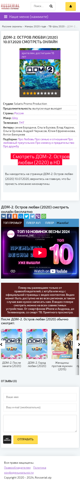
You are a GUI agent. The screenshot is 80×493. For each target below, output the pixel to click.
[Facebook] (9, 216)
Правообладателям (17, 467)
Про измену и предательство (54, 142)
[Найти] (51, 6)
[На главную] (10, 6)
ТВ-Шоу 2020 (56, 26)
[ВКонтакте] (3, 216)
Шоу (15, 118)
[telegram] (32, 216)
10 (55, 93)
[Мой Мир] (20, 216)
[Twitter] (26, 216)
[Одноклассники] (15, 216)
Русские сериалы (12, 26)
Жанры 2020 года (35, 26)
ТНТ (21, 122)
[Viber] (37, 216)
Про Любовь (26, 139)
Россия (19, 113)
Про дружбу (11, 146)
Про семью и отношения (51, 139)
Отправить (25, 439)
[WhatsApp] (43, 216)
